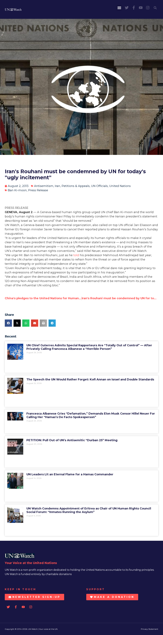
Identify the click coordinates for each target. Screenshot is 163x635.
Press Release (38, 190)
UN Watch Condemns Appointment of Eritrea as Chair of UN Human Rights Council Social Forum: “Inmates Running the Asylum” (88, 510)
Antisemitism (43, 186)
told (76, 255)
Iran (57, 186)
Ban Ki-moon (17, 190)
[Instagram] (148, 8)
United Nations (120, 186)
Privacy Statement (149, 629)
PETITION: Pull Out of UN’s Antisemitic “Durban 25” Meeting (71, 440)
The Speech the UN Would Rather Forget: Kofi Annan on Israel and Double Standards (90, 379)
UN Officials (99, 186)
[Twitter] (127, 8)
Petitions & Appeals (76, 186)
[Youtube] (141, 8)
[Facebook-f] (134, 8)
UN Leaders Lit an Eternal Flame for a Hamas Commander (69, 474)
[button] (119, 8)
